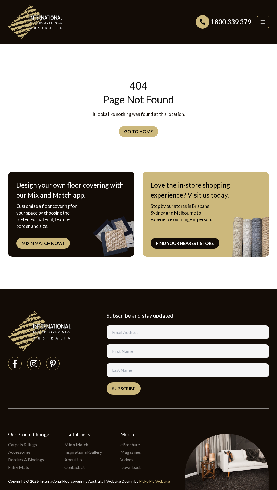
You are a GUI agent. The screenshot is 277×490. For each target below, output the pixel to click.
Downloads (130, 467)
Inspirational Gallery (83, 452)
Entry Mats (18, 467)
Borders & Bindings (26, 459)
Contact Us (74, 467)
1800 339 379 (231, 22)
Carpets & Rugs (22, 444)
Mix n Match (76, 444)
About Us (73, 459)
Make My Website (154, 481)
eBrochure (130, 444)
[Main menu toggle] (263, 22)
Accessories (19, 452)
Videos (126, 459)
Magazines (130, 452)
